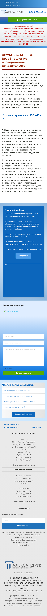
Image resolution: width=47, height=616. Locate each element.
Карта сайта (23, 545)
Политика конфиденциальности (23, 540)
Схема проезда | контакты (24, 501)
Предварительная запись (26, 20)
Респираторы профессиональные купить (24, 611)
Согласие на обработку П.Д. (24, 542)
